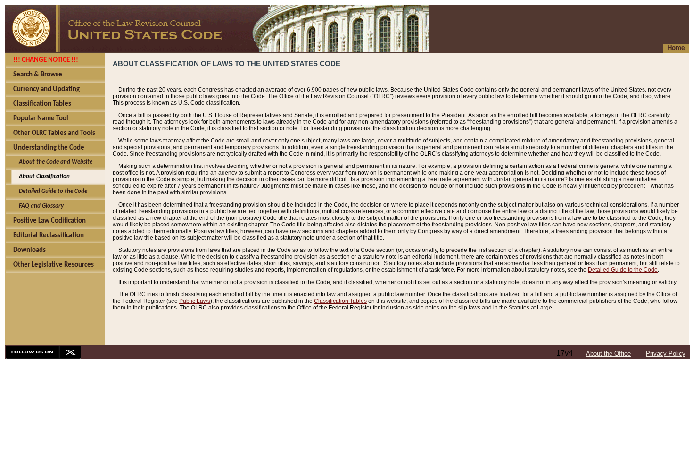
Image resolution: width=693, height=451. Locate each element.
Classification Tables (340, 301)
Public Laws (194, 301)
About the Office (608, 353)
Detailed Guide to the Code (623, 270)
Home (676, 48)
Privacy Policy (665, 353)
